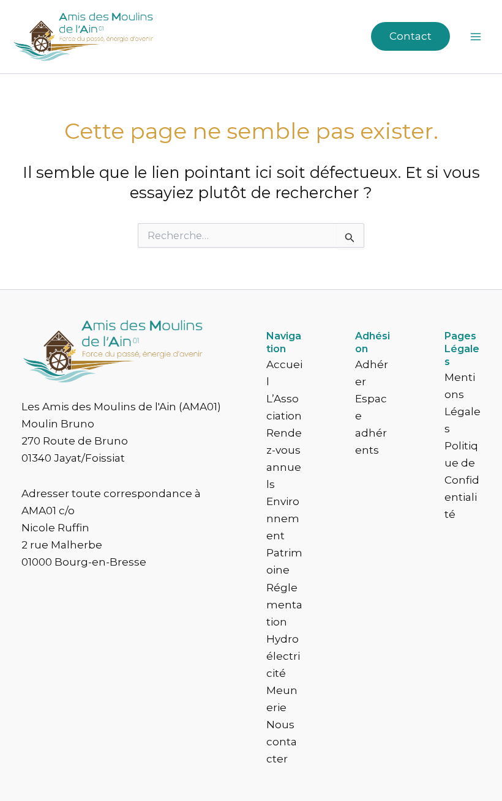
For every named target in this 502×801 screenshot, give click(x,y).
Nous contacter (281, 741)
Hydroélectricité (283, 656)
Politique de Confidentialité (461, 480)
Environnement (282, 518)
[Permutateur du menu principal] (476, 37)
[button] (410, 36)
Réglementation (284, 604)
